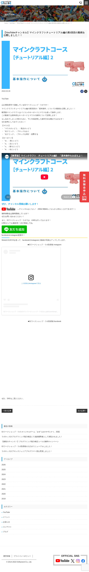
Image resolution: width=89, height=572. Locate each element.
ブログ (5, 532)
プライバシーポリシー (22, 556)
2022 (4, 484)
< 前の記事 (7, 411)
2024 (4, 474)
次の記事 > (82, 411)
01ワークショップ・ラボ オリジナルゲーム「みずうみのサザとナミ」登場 (31, 432)
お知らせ (6, 522)
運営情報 (6, 556)
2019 (4, 499)
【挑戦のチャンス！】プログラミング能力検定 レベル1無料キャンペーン (30, 441)
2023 (4, 479)
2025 (4, 469)
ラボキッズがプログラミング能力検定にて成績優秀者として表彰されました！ (32, 437)
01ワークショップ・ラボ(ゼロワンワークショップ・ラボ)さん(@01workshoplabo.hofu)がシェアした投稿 (39, 311)
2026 (4, 465)
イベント (6, 517)
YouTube (6, 512)
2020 (4, 494)
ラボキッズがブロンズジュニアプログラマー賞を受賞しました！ (27, 451)
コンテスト (7, 527)
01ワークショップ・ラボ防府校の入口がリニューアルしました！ (27, 446)
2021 (4, 489)
